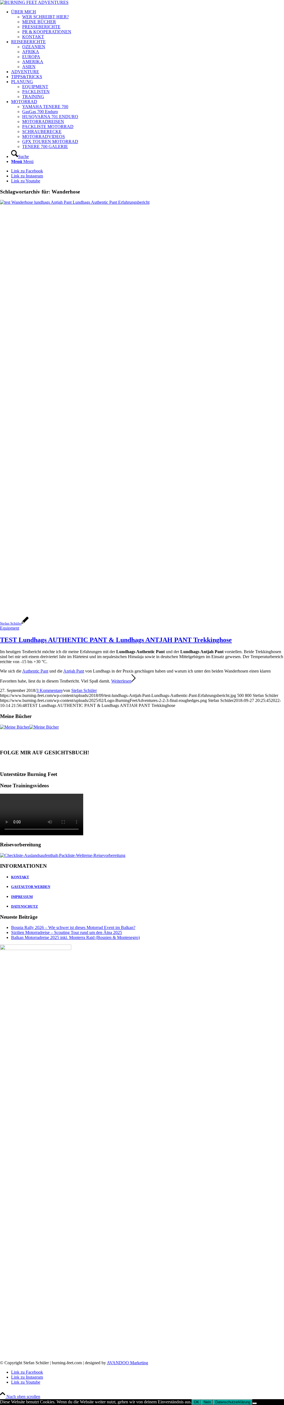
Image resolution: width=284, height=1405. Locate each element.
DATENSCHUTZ (24, 906)
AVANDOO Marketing (127, 1362)
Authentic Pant (35, 671)
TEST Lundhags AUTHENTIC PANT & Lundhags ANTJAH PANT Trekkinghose (116, 639)
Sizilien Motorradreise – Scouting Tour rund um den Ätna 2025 (66, 932)
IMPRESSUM (22, 897)
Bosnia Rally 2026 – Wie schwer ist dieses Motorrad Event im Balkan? (73, 927)
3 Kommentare (49, 690)
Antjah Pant (73, 671)
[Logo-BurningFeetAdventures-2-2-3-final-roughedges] (34, 2)
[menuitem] (147, 24)
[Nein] (254, 1403)
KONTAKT (20, 877)
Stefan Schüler (84, 690)
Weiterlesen (121, 681)
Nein (207, 1402)
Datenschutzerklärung (232, 1402)
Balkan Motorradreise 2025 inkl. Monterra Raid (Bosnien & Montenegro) (75, 937)
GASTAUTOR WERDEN (30, 887)
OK (196, 1402)
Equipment (9, 628)
